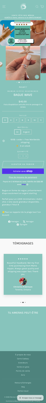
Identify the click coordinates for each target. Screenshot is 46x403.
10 (35, 120)
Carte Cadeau (23, 359)
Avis (23, 375)
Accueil (22, 87)
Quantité (23, 151)
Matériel (23, 127)
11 (41, 120)
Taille (23, 115)
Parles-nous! (23, 391)
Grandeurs (23, 363)
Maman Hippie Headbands (23, 91)
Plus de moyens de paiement (23, 177)
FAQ (23, 387)
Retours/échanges (23, 383)
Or (17, 132)
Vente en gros (23, 367)
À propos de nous (23, 355)
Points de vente (23, 371)
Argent (26, 132)
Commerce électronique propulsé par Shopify (23, 401)
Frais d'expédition (11, 104)
